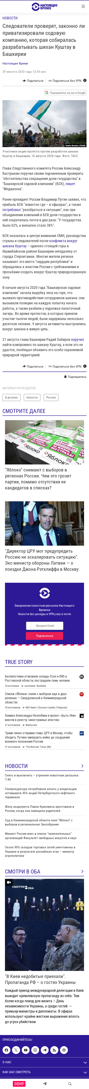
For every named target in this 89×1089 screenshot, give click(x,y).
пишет (70, 184)
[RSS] (54, 1050)
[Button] (33, 80)
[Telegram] (44, 1084)
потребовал (11, 209)
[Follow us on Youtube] (26, 1050)
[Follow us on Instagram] (35, 1050)
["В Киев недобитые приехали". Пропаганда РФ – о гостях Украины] (44, 925)
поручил (77, 339)
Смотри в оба (22, 871)
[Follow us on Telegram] (45, 1050)
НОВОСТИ (16, 766)
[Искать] (70, 1084)
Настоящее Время (15, 63)
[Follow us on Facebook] (6, 1050)
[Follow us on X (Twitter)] (16, 1050)
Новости (10, 18)
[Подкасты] (64, 1050)
